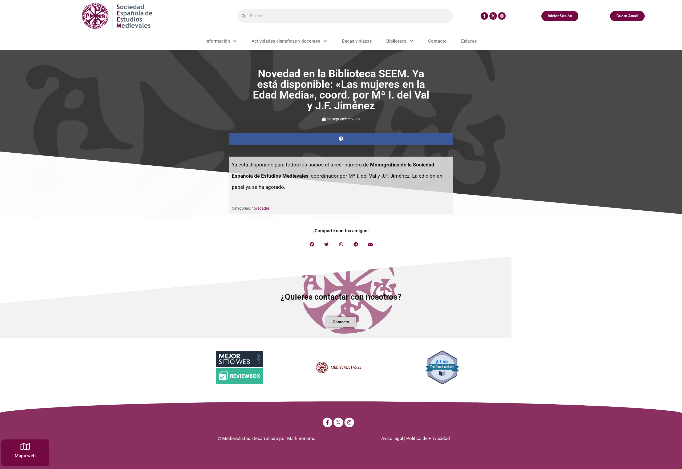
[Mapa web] (25, 446)
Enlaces (469, 41)
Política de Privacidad (428, 438)
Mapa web (25, 455)
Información (217, 41)
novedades (260, 208)
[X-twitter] (493, 16)
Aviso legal (392, 438)
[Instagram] (502, 16)
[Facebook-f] (484, 16)
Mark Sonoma (301, 438)
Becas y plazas (357, 41)
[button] (341, 139)
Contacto (437, 41)
